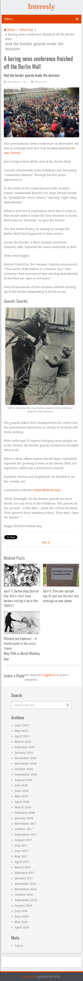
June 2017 (22, 851)
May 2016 (21, 922)
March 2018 (23, 807)
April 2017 (22, 861)
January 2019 (24, 752)
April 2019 (22, 736)
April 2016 (22, 927)
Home (10, 29)
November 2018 (25, 763)
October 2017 (24, 829)
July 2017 (21, 845)
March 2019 (23, 741)
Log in (19, 945)
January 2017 (24, 878)
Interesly (41, 6)
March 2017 (23, 867)
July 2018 (21, 785)
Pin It (46, 542)
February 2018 (25, 812)
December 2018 (25, 758)
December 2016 (25, 883)
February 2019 (25, 747)
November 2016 (25, 889)
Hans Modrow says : (48, 490)
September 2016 (26, 900)
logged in (49, 675)
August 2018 (23, 780)
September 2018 (26, 774)
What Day (26, 29)
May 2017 (21, 856)
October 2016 (24, 894)
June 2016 (22, 916)
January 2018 (24, 818)
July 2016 (21, 911)
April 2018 (22, 801)
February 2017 (25, 872)
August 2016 (23, 905)
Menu (9, 19)
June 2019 (22, 725)
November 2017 (25, 823)
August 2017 (23, 840)
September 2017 (26, 834)
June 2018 (22, 790)
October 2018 (24, 769)
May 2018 (21, 796)
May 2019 (21, 730)
